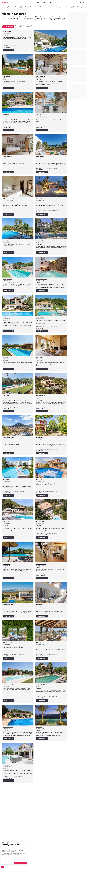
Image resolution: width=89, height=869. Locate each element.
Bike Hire (17, 6)
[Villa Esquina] (34, 41)
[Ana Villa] (51, 112)
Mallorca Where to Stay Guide (56, 19)
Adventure (51, 2)
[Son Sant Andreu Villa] (17, 682)
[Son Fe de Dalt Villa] (51, 682)
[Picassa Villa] (17, 236)
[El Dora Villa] (51, 640)
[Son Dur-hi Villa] (51, 236)
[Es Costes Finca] (17, 519)
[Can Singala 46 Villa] (17, 275)
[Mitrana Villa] (51, 723)
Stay (44, 2)
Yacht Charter (68, 6)
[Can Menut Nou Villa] (17, 763)
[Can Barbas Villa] (17, 805)
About (38, 2)
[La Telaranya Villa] (51, 846)
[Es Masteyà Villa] (51, 763)
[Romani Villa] (17, 393)
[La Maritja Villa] (51, 435)
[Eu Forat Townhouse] (51, 561)
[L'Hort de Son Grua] (51, 805)
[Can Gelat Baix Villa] (51, 196)
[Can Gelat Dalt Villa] (51, 393)
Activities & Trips (54, 6)
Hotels (47, 6)
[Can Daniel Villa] (17, 561)
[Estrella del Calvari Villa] (17, 435)
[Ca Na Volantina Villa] (17, 600)
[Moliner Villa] (51, 477)
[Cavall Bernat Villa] (51, 154)
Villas (61, 6)
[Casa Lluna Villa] (51, 353)
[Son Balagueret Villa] (17, 154)
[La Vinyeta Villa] (17, 72)
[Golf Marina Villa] (51, 314)
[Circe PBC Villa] (17, 477)
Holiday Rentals (40, 6)
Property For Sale (77, 6)
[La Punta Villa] (17, 353)
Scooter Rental (24, 6)
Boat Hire (32, 6)
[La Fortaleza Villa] (51, 519)
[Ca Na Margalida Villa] (17, 640)
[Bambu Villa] (51, 600)
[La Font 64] (17, 314)
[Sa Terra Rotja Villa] (51, 72)
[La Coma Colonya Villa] (17, 723)
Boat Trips (10, 6)
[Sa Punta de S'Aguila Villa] (17, 196)
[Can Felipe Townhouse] (51, 275)
